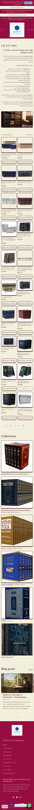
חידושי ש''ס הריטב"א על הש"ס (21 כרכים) (24, 155)
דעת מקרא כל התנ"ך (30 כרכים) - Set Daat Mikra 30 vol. (8, 240)
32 (23, 425)
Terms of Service (7, 748)
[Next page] (27, 425)
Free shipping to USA (9, 773)
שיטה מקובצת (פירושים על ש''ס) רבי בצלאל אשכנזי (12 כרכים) (24, 236)
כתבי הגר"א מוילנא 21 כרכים (24, 182)
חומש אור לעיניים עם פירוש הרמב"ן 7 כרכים (8, 348)
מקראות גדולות (7, 766)
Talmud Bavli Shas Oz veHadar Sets (14, 474)
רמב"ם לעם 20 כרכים (6, 297)
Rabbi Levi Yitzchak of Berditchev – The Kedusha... (15, 696)
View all (31, 669)
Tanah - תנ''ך (6, 621)
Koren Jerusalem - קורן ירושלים (12, 585)
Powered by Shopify (20, 807)
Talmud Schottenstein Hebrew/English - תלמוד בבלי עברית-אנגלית (16, 511)
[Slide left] (13, 717)
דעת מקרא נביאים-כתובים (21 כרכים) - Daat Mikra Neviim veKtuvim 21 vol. (24, 269)
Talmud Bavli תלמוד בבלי (9, 762)
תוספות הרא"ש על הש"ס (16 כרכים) (24, 211)
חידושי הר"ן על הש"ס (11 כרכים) (7, 324)
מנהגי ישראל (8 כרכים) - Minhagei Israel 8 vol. (23, 381)
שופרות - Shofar (7, 769)
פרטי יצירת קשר (7, 759)
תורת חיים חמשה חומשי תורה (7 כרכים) (8, 381)
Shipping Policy (7, 755)
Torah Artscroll (6, 657)
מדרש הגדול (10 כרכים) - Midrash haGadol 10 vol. (23, 292)
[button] (2, 30)
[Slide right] (20, 717)
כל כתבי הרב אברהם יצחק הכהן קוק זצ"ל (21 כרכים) (8, 211)
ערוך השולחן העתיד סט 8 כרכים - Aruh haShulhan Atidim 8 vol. (25, 325)
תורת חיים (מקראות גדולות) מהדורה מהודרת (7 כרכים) (8, 268)
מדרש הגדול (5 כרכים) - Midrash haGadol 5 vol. (23, 353)
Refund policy (7, 752)
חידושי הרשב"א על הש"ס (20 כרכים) (8, 183)
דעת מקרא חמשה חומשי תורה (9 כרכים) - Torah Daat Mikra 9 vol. (24, 410)
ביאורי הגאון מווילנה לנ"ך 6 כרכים (7, 409)
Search (5, 744)
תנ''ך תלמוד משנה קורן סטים (10, 548)
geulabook (15, 807)
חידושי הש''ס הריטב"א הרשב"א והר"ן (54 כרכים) (9, 155)
